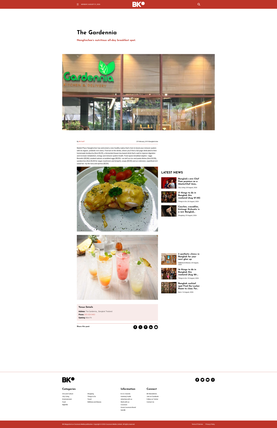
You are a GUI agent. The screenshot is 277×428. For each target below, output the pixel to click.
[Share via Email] (156, 327)
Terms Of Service (197, 424)
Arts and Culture (67, 394)
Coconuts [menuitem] (124, 405)
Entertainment (67, 399)
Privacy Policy (210, 424)
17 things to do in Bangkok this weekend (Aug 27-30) (189, 195)
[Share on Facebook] (135, 327)
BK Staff (82, 141)
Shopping (90, 394)
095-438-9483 (89, 315)
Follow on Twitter (152, 399)
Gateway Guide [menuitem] (126, 396)
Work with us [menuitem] (125, 402)
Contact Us (150, 402)
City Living (65, 396)
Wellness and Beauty (94, 402)
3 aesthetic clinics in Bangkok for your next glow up (188, 256)
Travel (89, 399)
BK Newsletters (152, 394)
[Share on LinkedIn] (151, 327)
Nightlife (65, 405)
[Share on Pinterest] (146, 327)
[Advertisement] (180, 154)
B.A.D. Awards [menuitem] (125, 394)
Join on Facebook (153, 396)
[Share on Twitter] (140, 327)
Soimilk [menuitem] (123, 410)
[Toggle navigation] (78, 4)
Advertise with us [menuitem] (126, 399)
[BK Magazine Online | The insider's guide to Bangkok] (138, 4)
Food (64, 402)
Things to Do (91, 396)
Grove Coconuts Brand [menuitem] (128, 407)
